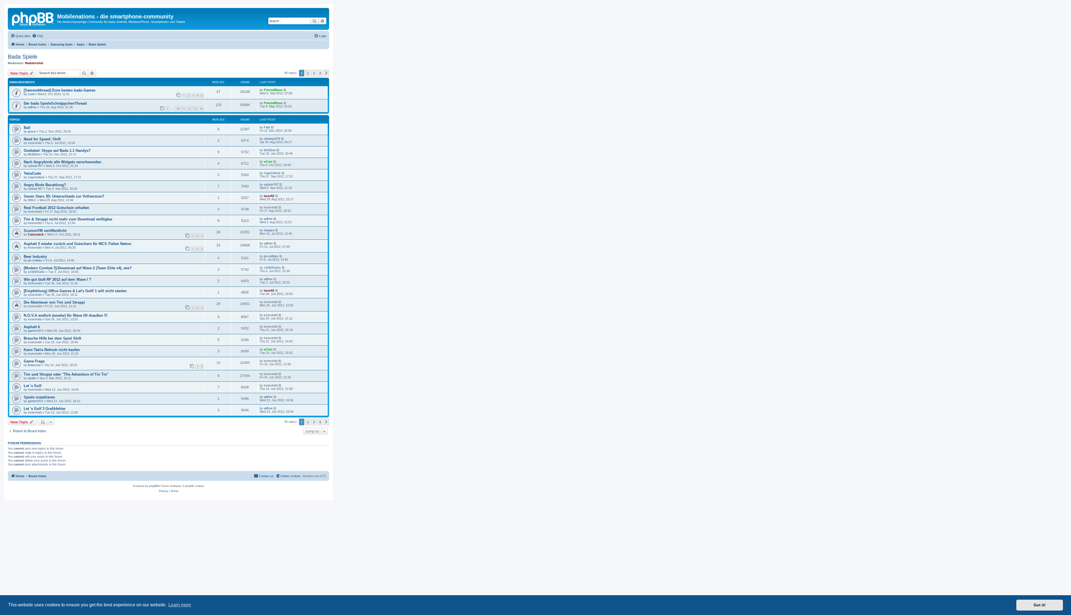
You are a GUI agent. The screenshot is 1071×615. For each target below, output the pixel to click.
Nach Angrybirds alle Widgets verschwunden (62, 162)
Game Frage (34, 361)
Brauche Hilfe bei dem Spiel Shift (52, 338)
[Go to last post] (285, 90)
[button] (326, 73)
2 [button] (308, 73)
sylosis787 (35, 165)
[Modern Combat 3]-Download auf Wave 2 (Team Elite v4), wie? (78, 268)
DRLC (32, 200)
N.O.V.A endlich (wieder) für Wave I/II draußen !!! (65, 315)
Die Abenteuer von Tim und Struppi (54, 302)
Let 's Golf (32, 386)
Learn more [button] (179, 604)
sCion (268, 161)
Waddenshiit (34, 63)
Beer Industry (35, 256)
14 (201, 108)
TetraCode (32, 173)
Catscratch (36, 234)
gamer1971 (35, 330)
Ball (27, 128)
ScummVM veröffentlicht (45, 231)
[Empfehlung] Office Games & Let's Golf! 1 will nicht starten (75, 291)
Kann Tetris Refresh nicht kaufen (52, 350)
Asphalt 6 (32, 327)
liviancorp (34, 365)
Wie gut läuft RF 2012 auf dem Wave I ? (57, 279)
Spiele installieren (39, 397)
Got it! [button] (1040, 605)
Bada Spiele (22, 57)
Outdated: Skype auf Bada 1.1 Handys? (57, 150)
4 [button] (320, 73)
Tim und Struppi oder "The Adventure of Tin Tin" (66, 374)
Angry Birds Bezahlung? (45, 185)
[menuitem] (37, 36)
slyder (32, 378)
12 (189, 108)
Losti (31, 94)
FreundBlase (273, 90)
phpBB (153, 485)
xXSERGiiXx (36, 271)
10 (177, 108)
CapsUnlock (36, 177)
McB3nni (34, 154)
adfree (32, 107)
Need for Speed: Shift (42, 139)
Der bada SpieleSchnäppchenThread (55, 103)
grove (32, 131)
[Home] (33, 18)
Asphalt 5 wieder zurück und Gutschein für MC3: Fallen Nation (77, 244)
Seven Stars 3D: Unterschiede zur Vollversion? (64, 196)
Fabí (267, 127)
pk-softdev (35, 260)
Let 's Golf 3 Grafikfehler (45, 409)
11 (183, 108)
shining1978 (272, 138)
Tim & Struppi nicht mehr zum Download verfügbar (68, 219)
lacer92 (269, 196)
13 (195, 108)
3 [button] (314, 73)
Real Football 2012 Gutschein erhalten (56, 208)
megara (269, 230)
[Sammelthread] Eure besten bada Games (59, 90)
